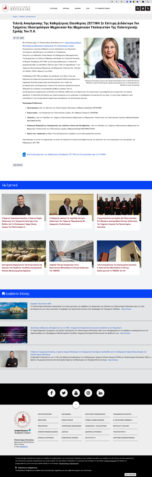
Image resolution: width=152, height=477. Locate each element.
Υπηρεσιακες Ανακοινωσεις (71, 426)
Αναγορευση (17, 165)
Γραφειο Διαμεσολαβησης (94, 420)
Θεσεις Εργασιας (67, 420)
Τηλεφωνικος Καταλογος (122, 414)
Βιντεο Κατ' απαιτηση (121, 426)
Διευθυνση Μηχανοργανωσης (124, 438)
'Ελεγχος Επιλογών (110, 461)
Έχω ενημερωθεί (130, 474)
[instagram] (88, 393)
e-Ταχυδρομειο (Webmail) (122, 420)
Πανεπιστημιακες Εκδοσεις (48, 432)
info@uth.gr (23, 447)
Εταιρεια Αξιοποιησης (46, 438)
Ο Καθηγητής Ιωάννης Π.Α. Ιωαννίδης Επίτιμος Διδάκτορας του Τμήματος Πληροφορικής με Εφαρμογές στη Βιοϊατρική (67, 221)
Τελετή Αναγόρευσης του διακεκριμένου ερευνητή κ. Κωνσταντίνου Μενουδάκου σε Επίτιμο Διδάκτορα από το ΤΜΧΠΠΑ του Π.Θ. (116, 268)
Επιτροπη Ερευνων (45, 414)
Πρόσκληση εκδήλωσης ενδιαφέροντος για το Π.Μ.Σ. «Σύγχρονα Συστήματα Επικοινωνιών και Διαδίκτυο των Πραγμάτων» (76, 328)
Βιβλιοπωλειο (43, 426)
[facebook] (51, 393)
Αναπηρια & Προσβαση (93, 432)
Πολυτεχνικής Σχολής (65, 46)
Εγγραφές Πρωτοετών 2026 (40, 304)
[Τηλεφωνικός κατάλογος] (148, 1)
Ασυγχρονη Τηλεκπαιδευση (95, 414)
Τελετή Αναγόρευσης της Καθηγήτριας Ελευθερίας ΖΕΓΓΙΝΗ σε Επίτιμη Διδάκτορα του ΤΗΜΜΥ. (66, 154)
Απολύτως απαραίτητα (27, 468)
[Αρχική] (16, 8)
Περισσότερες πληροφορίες (69, 463)
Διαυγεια (65, 432)
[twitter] (64, 393)
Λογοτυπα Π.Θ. (90, 438)
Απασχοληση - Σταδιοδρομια (96, 426)
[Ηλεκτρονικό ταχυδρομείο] (143, 1)
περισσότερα (126, 309)
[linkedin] (100, 393)
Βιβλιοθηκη (42, 420)
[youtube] (76, 393)
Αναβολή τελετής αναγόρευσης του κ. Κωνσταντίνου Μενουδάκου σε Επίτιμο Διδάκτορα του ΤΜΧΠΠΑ (69, 268)
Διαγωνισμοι (66, 414)
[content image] (111, 58)
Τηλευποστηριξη (119, 432)
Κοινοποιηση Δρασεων (70, 438)
